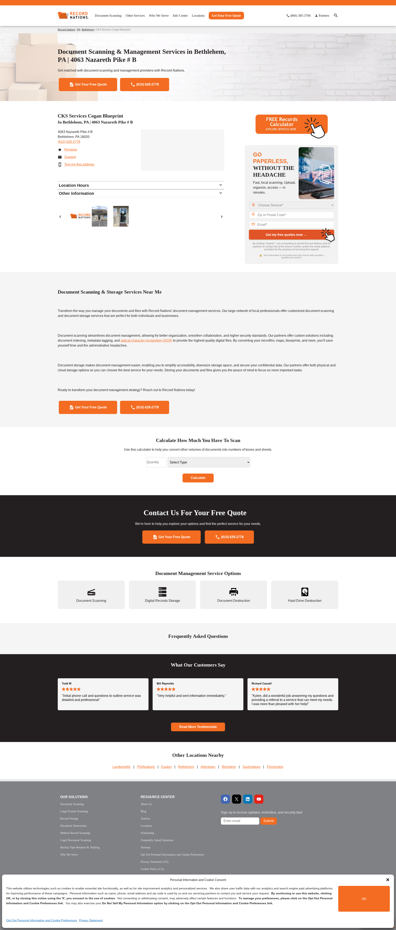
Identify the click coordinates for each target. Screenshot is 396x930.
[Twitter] (236, 799)
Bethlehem (88, 29)
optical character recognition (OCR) (146, 340)
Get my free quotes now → (286, 234)
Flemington (275, 767)
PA (78, 29)
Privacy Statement (91, 920)
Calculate (198, 478)
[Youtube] (258, 799)
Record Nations (66, 29)
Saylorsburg (251, 767)
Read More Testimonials (198, 727)
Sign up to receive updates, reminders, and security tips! (261, 812)
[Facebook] (225, 799)
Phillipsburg (146, 767)
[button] (388, 880)
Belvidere (229, 767)
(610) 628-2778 (69, 141)
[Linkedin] (247, 799)
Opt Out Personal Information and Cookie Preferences (41, 920)
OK (364, 899)
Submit (268, 821)
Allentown (208, 767)
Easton (166, 767)
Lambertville (122, 767)
